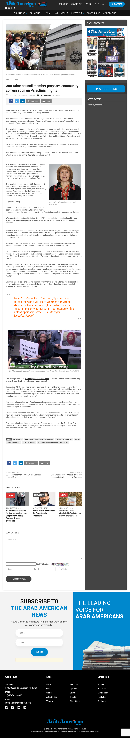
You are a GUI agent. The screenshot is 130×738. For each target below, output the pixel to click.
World (65, 13)
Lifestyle (76, 13)
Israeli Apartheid (13, 442)
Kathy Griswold (29, 442)
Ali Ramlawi (17, 439)
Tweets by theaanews (95, 105)
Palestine (64, 442)
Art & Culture (51, 697)
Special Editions (106, 88)
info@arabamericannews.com (18, 703)
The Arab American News (60, 729)
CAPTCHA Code (44, 564)
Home (8, 79)
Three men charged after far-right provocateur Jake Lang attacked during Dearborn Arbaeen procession (16, 515)
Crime (72, 693)
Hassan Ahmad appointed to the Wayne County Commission (44, 513)
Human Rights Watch (64, 439)
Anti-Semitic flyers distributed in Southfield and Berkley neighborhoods (70, 513)
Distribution (103, 693)
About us (63, 4)
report (56, 129)
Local (48, 13)
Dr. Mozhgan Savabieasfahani (37, 379)
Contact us (109, 13)
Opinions (35, 13)
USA (56, 13)
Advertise (76, 4)
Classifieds (94, 13)
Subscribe (117, 4)
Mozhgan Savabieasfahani (48, 442)
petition (54, 423)
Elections (19, 13)
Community (39, 495)
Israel (77, 439)
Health (73, 697)
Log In (88, 4)
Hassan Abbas (45, 95)
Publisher (102, 697)
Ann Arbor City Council (44, 439)
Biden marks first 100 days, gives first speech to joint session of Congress (66, 476)
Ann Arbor (29, 439)
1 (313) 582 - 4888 (13, 695)
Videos (49, 701)
